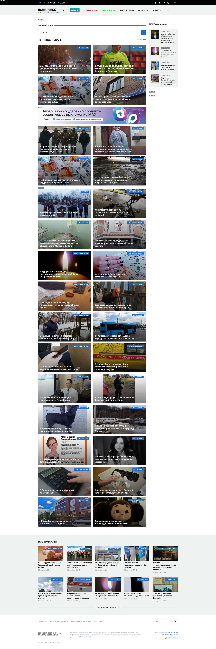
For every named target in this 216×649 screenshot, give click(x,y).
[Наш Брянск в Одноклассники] (155, 3)
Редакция (43, 621)
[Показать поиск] (175, 2)
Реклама (98, 621)
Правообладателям (59, 621)
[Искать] (175, 621)
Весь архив (141, 39)
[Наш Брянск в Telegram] (168, 3)
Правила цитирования (81, 621)
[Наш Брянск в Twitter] (160, 3)
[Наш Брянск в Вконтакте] (164, 3)
